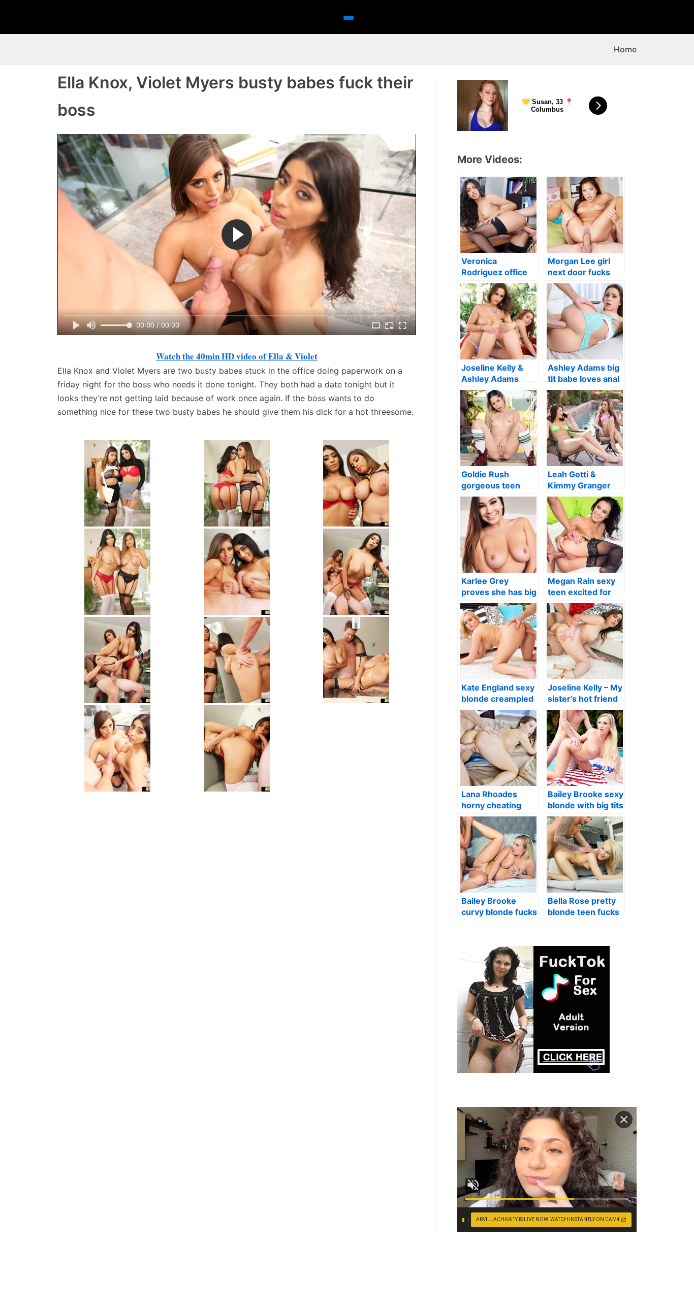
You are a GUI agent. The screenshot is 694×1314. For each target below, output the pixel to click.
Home (625, 49)
